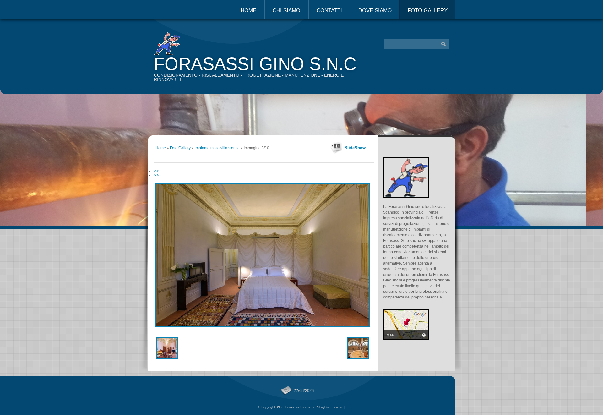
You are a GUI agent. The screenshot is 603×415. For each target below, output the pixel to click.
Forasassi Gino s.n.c (255, 64)
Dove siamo (375, 11)
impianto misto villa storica (217, 148)
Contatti (329, 11)
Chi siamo (286, 11)
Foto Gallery (428, 11)
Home (248, 11)
